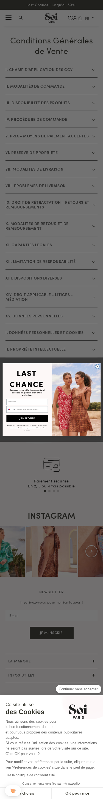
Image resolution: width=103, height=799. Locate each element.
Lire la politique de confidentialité (30, 775)
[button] (13, 791)
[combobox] (10, 409)
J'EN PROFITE (27, 418)
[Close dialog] (97, 366)
